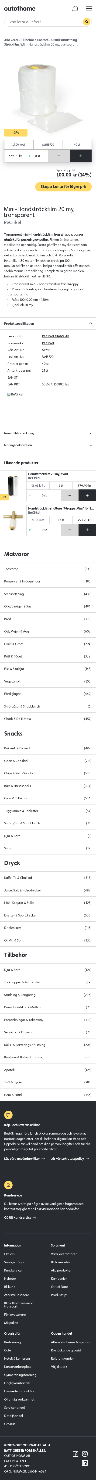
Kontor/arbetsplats (17, 1367)
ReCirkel (48, 343)
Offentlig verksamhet (19, 1399)
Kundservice (13, 1270)
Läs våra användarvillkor (22, 1158)
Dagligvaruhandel (17, 1383)
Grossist (9, 1424)
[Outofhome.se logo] (19, 8)
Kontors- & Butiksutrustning (57, 40)
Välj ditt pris (59, 1367)
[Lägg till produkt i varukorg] (80, 156)
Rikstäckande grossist (66, 1350)
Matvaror (16, 553)
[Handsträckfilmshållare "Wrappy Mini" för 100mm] (13, 520)
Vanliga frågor (14, 1262)
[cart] (75, 8)
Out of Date (59, 1287)
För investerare (15, 1314)
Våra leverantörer (64, 1254)
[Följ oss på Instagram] (85, 1454)
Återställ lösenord (16, 1295)
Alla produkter (61, 1270)
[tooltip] (66, 384)
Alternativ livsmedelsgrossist (71, 1342)
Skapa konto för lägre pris (63, 186)
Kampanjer (59, 1278)
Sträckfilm (11, 44)
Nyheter (10, 1278)
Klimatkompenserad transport (18, 1304)
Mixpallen (11, 1323)
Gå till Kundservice (17, 1217)
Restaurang (12, 1342)
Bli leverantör (60, 1262)
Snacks (13, 733)
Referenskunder (62, 1358)
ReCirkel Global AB (55, 336)
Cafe (7, 1350)
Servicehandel (14, 1407)
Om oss (9, 1254)
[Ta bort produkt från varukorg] (59, 156)
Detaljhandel (13, 1416)
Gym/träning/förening (20, 1375)
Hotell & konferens (17, 1358)
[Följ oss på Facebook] (75, 1454)
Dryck (12, 862)
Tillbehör (27, 40)
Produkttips (59, 1295)
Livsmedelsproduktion (19, 1391)
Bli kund (9, 1287)
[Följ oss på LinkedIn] (85, 1463)
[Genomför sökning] (86, 21)
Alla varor (11, 40)
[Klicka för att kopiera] (67, 384)
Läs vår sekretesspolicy (67, 1158)
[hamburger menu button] (89, 8)
